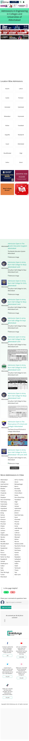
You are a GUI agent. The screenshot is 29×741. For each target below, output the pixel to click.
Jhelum (17, 513)
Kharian (17, 522)
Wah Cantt (18, 574)
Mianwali (17, 537)
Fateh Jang (4, 502)
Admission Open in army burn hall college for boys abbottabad (17, 320)
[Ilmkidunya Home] (5, 2)
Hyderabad (18, 508)
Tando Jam (18, 568)
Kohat (16, 526)
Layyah (3, 533)
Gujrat (16, 504)
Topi (16, 572)
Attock (16, 482)
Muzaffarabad (5, 544)
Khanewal (17, 519)
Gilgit (16, 502)
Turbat (2, 574)
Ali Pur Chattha (19, 480)
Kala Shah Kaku (19, 515)
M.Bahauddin (4, 535)
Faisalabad (18, 499)
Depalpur (3, 497)
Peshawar (3, 555)
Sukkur (3, 566)
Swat (2, 568)
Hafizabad (3, 506)
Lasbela (17, 530)
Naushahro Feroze (20, 546)
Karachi (3, 517)
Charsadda (18, 491)
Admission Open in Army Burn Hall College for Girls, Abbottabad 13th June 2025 (17, 452)
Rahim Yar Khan (5, 557)
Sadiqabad (18, 559)
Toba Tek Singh (5, 572)
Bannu (16, 486)
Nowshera (17, 548)
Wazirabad (4, 577)
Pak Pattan (18, 550)
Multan (17, 539)
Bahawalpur (4, 486)
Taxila (2, 570)
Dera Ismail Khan (5, 499)
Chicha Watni (18, 493)
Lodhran (17, 533)
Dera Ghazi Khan (19, 497)
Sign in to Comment (6, 607)
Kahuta (3, 515)
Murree (17, 541)
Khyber (3, 526)
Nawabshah (4, 548)
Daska (16, 495)
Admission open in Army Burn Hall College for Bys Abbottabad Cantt (17, 339)
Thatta (16, 570)
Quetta (17, 555)
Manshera (17, 535)
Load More (14, 468)
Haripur (17, 506)
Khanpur (3, 522)
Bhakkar (3, 488)
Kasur (16, 517)
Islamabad (4, 510)
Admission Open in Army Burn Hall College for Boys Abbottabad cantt (17, 264)
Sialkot (16, 563)
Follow (7, 676)
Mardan (3, 537)
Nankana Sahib (19, 544)
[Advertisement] (14, 56)
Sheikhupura (4, 563)
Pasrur (2, 552)
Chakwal (3, 491)
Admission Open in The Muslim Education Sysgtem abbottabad (17, 246)
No (13, 592)
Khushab (3, 524)
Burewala (17, 488)
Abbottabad (4, 480)
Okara (2, 550)
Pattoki (17, 552)
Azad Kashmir (5, 484)
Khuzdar (17, 524)
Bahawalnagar (19, 484)
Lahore (3, 528)
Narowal (3, 546)
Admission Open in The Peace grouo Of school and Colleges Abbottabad (17, 424)
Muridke (3, 541)
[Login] (23, 2)
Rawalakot (17, 557)
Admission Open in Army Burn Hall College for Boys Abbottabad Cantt (17, 301)
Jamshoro (17, 510)
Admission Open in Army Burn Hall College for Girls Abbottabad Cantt (17, 367)
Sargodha (17, 561)
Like (7, 655)
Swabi (16, 566)
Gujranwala (4, 504)
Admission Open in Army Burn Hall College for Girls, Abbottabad (17, 283)
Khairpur (3, 519)
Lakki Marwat (18, 528)
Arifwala (3, 482)
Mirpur (3, 539)
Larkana (3, 530)
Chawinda (3, 493)
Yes (6, 592)
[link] (14, 2)
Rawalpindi (4, 559)
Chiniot (3, 495)
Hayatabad (4, 508)
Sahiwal (3, 561)
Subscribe (21, 657)
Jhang (2, 513)
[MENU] (27, 2)
